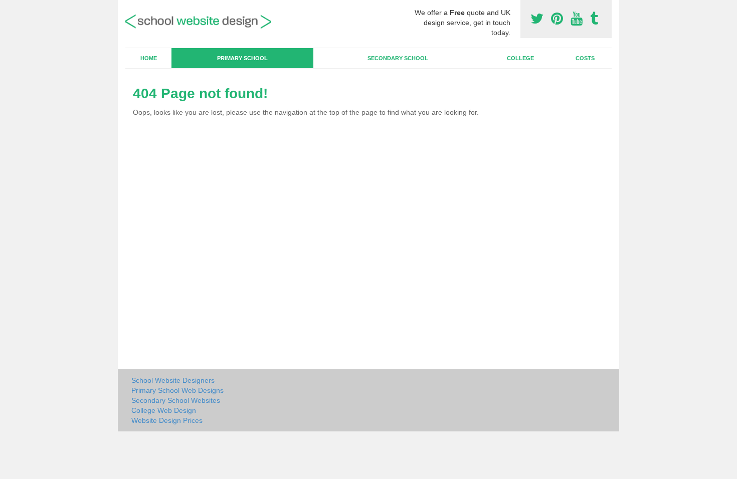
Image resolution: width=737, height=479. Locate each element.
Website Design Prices (167, 420)
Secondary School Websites (175, 400)
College (520, 58)
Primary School (242, 58)
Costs (585, 58)
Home (148, 58)
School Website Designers (173, 380)
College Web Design (163, 410)
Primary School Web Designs (177, 390)
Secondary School (397, 58)
